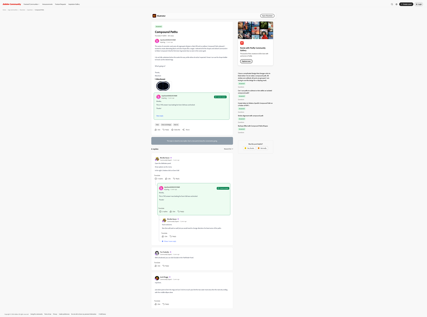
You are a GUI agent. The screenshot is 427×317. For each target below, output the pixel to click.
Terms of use (47, 314)
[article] (192, 168)
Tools (157, 124)
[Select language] (396, 4)
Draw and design (166, 124)
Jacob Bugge (164, 277)
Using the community (36, 314)
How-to (176, 124)
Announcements (47, 4)
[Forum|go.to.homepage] (12, 4)
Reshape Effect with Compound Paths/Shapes (253, 126)
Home (4, 10)
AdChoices (103, 314)
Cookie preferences (64, 314)
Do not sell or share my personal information (83, 314)
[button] (406, 4)
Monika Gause (164, 158)
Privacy (55, 314)
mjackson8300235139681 (168, 40)
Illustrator (22, 10)
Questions (30, 10)
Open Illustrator (267, 16)
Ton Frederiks (164, 252)
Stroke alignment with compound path (250, 116)
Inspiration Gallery (74, 4)
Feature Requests (60, 4)
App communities (13, 10)
